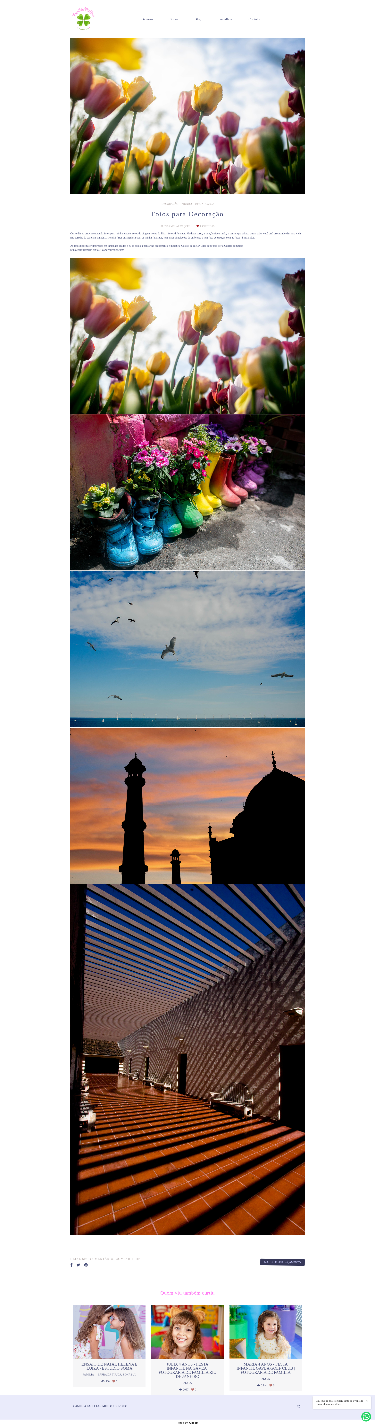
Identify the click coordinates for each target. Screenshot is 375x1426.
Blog (198, 19)
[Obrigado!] (176, 404)
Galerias (147, 19)
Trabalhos (225, 19)
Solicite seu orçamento (282, 1262)
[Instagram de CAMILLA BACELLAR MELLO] (298, 1407)
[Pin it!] (199, 404)
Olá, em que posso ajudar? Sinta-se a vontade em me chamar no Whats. (339, 1402)
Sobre (174, 19)
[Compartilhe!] (187, 404)
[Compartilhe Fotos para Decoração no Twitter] (78, 1265)
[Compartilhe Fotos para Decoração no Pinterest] (86, 1265)
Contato (254, 19)
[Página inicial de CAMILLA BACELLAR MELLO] (83, 19)
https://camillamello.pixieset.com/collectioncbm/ (97, 250)
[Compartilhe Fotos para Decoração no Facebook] (71, 1265)
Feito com (187, 1422)
